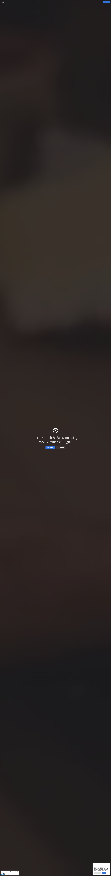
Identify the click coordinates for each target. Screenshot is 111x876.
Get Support (61, 447)
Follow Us (99, 1)
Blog (90, 1)
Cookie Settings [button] (97, 872)
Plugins (85, 1)
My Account (106, 1)
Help (94, 1)
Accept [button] (104, 872)
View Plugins (50, 447)
